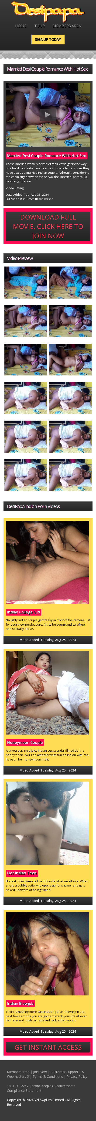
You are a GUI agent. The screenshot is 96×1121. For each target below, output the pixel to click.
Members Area (67, 26)
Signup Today (48, 39)
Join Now (40, 1072)
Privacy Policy (77, 1076)
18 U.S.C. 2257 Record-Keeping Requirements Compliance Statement (41, 1088)
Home (20, 26)
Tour (39, 26)
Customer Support (64, 1072)
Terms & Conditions (48, 1076)
